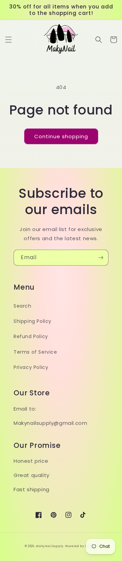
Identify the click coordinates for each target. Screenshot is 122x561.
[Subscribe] (100, 258)
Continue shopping (61, 136)
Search (23, 306)
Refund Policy (31, 336)
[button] (8, 39)
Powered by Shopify (81, 546)
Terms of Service (35, 352)
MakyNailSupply (50, 546)
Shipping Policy (33, 321)
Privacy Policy (31, 367)
